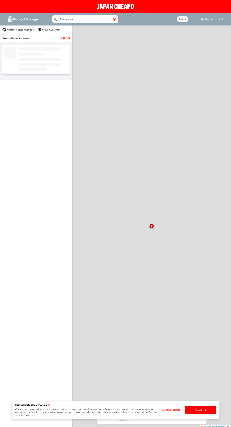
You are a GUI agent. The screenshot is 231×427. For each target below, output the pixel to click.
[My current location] (114, 19)
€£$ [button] (220, 19)
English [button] (209, 19)
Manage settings (171, 409)
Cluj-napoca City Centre (19, 53)
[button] (151, 226)
